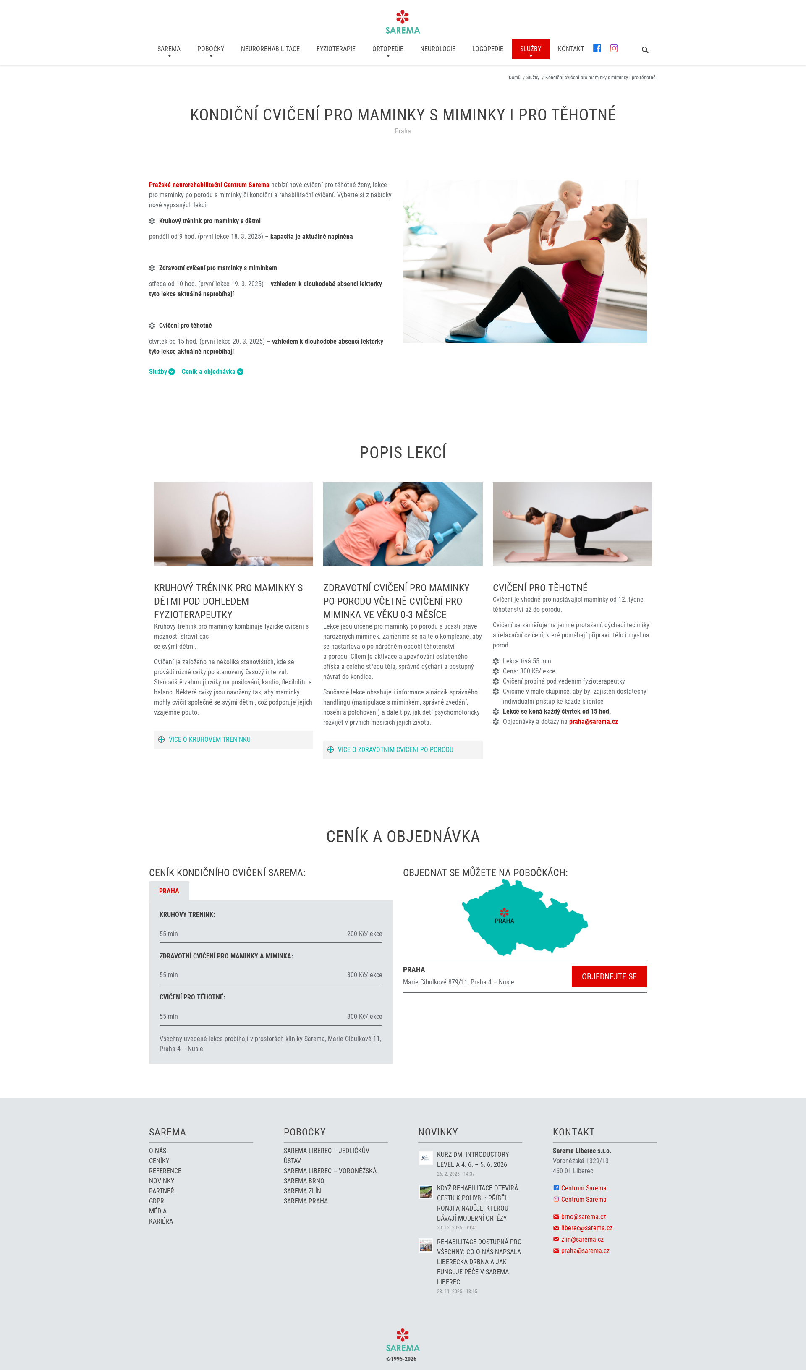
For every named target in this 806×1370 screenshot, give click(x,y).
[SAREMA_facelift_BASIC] (403, 22)
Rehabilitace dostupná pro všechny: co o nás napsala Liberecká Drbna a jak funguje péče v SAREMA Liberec (479, 1262)
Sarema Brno (304, 1181)
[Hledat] (645, 50)
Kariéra (161, 1221)
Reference (165, 1171)
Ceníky (159, 1161)
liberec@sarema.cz (586, 1228)
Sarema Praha (306, 1201)
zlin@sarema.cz (582, 1239)
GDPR (156, 1201)
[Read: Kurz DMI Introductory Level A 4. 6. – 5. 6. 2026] (425, 1158)
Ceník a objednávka (209, 371)
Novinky (161, 1181)
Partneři (162, 1191)
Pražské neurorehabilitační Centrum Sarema (209, 185)
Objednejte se (609, 976)
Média (158, 1211)
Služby (158, 371)
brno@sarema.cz (583, 1217)
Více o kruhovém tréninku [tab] (210, 740)
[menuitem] (169, 49)
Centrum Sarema (584, 1188)
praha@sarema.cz (593, 721)
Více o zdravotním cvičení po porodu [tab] (395, 750)
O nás (157, 1151)
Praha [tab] (169, 891)
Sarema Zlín (302, 1191)
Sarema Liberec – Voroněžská (330, 1171)
